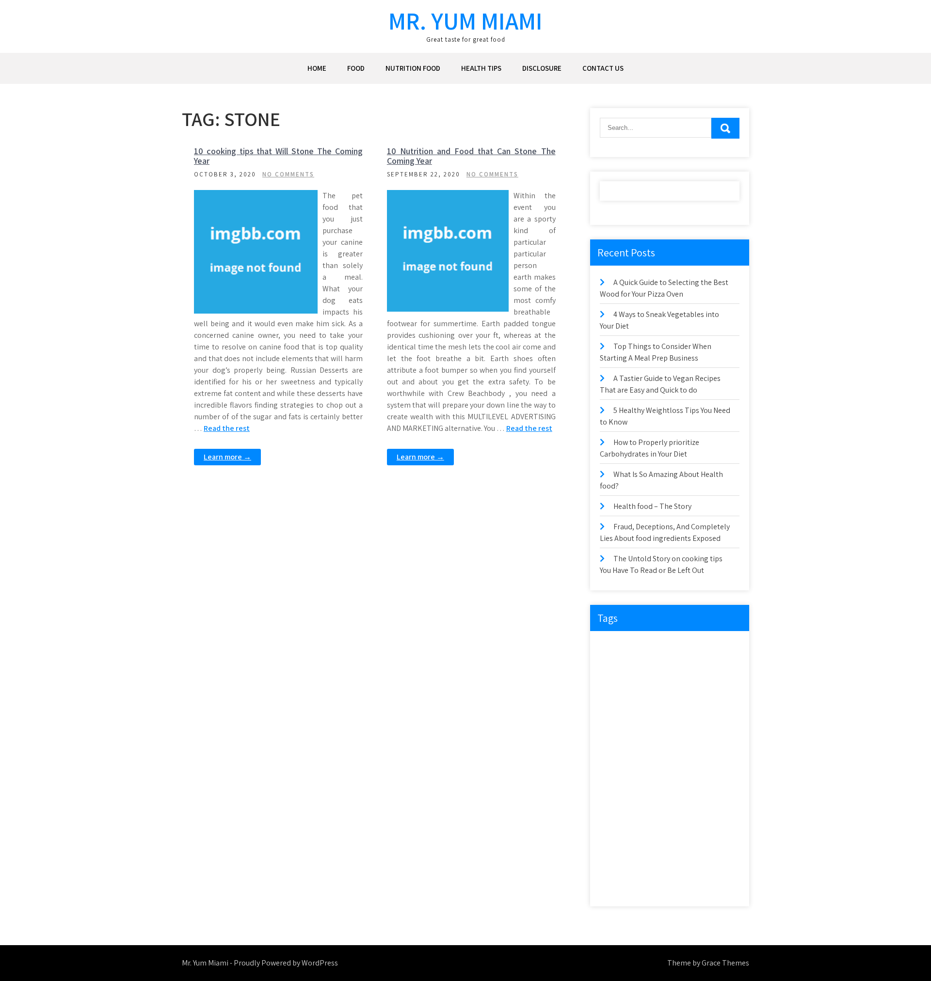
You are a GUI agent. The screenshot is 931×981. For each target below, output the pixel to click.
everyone (617, 686)
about (614, 646)
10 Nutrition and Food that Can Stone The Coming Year (471, 155)
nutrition (617, 786)
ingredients (620, 766)
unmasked (648, 885)
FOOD (356, 68)
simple (614, 845)
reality (614, 805)
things (680, 865)
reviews (718, 805)
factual (615, 726)
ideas (647, 746)
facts (691, 706)
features (651, 726)
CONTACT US (603, 68)
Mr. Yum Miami (465, 20)
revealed (681, 805)
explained (618, 706)
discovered (715, 666)
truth (612, 885)
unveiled (690, 885)
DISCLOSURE (542, 68)
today (712, 865)
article (646, 646)
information (686, 746)
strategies (697, 845)
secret (646, 825)
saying (614, 825)
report (646, 805)
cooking (713, 646)
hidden (615, 746)
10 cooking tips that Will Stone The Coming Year (278, 155)
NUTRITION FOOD (412, 68)
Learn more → (227, 457)
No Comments (288, 174)
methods (691, 766)
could (613, 666)
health (716, 726)
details (676, 666)
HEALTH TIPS (481, 68)
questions (691, 786)
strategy (616, 865)
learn (657, 766)
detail (644, 666)
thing (649, 865)
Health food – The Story (652, 506)
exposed (657, 706)
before (679, 646)
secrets (679, 825)
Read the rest (227, 428)
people (653, 786)
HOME (316, 68)
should (713, 825)
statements (654, 845)
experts (689, 686)
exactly (655, 686)
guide (684, 726)
